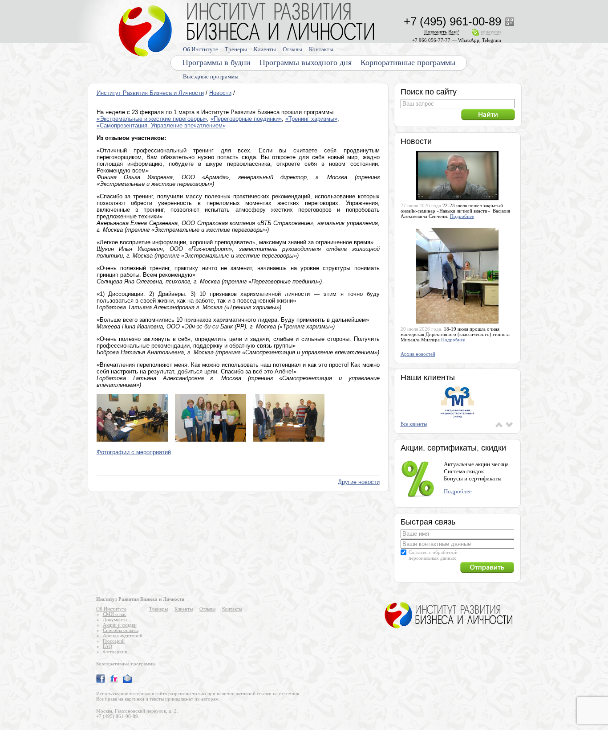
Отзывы (292, 49)
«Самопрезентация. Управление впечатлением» (161, 125)
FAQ (107, 646)
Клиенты (265, 49)
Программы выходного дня (305, 62)
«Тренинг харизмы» (311, 118)
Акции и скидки (120, 624)
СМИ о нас (114, 614)
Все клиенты (414, 424)
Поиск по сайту (429, 91)
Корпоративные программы (408, 62)
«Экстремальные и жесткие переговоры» (152, 118)
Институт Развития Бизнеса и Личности (150, 93)
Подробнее (462, 216)
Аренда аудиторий (122, 635)
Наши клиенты (428, 377)
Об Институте (200, 49)
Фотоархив (115, 651)
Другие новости (359, 482)
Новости (220, 93)
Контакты (321, 49)
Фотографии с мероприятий (134, 452)
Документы (115, 619)
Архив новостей (418, 354)
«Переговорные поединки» (246, 118)
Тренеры (236, 49)
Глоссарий (114, 641)
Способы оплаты (120, 630)
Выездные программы (211, 76)
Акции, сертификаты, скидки (453, 447)
